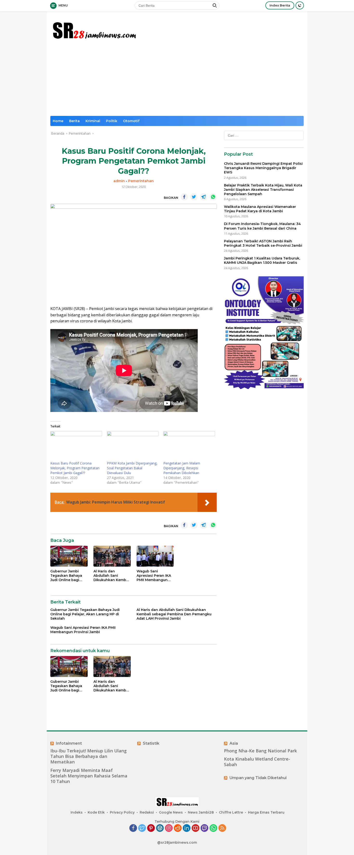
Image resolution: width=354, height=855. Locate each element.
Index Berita (279, 5)
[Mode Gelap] (299, 5)
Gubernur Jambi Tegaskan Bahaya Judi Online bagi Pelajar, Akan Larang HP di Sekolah (68, 575)
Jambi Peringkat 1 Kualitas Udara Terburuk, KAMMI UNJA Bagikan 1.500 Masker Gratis (262, 260)
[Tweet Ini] (193, 196)
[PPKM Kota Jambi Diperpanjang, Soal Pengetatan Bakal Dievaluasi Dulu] (133, 446)
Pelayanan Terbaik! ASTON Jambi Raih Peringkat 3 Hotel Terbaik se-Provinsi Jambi (263, 243)
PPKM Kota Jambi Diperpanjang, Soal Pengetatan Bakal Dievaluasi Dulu (132, 468)
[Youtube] (195, 828)
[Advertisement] (177, 79)
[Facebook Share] (184, 196)
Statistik (151, 743)
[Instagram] (169, 828)
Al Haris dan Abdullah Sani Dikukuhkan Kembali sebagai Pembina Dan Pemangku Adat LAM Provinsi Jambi (111, 575)
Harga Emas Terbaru (266, 812)
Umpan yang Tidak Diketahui (258, 777)
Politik (111, 121)
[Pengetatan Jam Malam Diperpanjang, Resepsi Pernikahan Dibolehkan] (189, 446)
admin (119, 181)
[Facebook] (133, 828)
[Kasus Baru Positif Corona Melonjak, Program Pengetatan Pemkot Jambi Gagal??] (76, 446)
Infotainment (69, 743)
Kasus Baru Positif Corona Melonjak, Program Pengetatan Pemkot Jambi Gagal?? (74, 468)
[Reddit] (178, 828)
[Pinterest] (151, 828)
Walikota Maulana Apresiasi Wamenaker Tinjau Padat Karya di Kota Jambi (260, 209)
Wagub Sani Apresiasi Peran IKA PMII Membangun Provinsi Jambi (154, 575)
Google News (171, 812)
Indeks (77, 812)
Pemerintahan (141, 181)
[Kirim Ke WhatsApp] (213, 196)
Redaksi (147, 812)
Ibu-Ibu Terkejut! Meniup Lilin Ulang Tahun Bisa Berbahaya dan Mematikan (88, 756)
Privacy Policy (122, 812)
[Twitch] (204, 828)
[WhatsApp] (213, 828)
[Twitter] (142, 828)
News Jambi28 (201, 812)
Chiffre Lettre (231, 812)
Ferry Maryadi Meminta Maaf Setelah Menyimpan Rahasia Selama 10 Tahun (88, 776)
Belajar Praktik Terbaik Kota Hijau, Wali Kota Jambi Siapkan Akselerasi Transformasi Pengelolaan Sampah (263, 189)
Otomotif (131, 121)
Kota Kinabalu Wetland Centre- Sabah (257, 761)
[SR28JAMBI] (94, 29)
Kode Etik (96, 812)
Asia (233, 743)
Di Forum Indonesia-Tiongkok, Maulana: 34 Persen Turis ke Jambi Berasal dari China (262, 226)
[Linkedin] (186, 828)
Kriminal (92, 121)
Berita (74, 121)
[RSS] (222, 828)
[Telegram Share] (203, 196)
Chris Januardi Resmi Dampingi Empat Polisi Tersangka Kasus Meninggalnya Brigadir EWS (263, 167)
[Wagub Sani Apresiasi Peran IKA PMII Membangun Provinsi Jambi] (155, 556)
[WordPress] (160, 828)
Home (58, 121)
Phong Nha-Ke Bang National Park (260, 751)
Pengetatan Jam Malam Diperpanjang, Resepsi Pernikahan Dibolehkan (181, 468)
